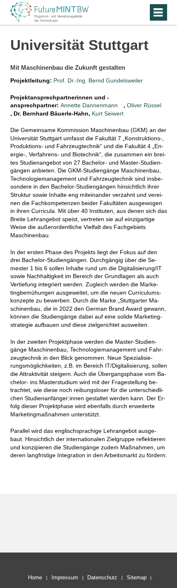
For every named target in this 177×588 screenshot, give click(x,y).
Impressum (64, 577)
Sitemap (137, 577)
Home (35, 577)
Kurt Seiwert (107, 113)
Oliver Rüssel (144, 105)
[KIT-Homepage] (49, 21)
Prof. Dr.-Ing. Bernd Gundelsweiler (98, 80)
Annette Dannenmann (89, 105)
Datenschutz (102, 577)
